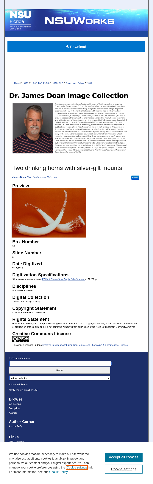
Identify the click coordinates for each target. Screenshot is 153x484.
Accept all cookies (123, 457)
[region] (76, 463)
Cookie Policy (58, 472)
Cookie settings (77, 467)
